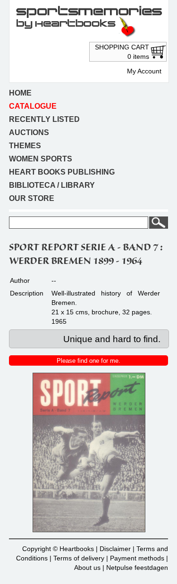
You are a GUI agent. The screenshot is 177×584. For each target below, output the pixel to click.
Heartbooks (76, 548)
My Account (144, 71)
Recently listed (44, 119)
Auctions (29, 132)
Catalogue (33, 106)
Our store (31, 198)
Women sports (40, 159)
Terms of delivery (78, 558)
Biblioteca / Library (52, 185)
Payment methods (137, 558)
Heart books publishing (62, 172)
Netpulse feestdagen (137, 567)
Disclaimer (115, 548)
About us (87, 567)
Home (20, 93)
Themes (25, 146)
